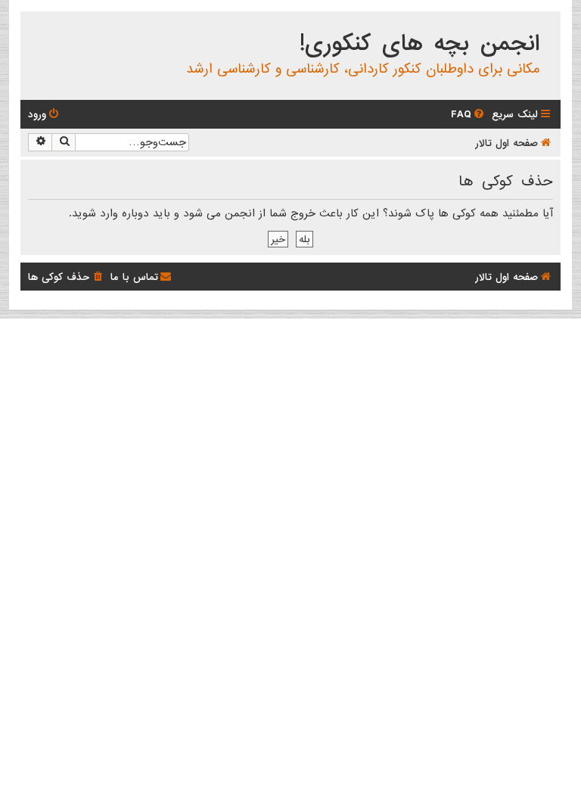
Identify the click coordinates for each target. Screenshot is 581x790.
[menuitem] (468, 114)
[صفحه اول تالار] (548, 25)
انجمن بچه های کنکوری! (419, 43)
